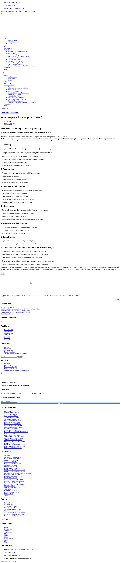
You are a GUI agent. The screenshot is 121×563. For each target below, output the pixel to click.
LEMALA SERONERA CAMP (13, 476)
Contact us (7, 67)
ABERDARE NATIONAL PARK (14, 436)
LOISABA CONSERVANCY (13, 448)
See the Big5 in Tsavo (14, 59)
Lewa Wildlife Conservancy (12, 435)
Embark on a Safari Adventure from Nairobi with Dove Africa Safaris (20, 309)
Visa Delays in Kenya (7, 314)
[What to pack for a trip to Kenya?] (4, 277)
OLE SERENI (8, 489)
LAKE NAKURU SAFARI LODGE (15, 471)
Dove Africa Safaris (10, 112)
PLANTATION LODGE (11, 490)
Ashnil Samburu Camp (10, 465)
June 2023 (7, 338)
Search (3, 296)
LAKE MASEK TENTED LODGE (14, 468)
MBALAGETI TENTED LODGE (14, 481)
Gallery (10, 43)
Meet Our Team (12, 40)
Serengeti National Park (11, 414)
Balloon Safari (12, 53)
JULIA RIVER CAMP (10, 462)
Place (34, 393)
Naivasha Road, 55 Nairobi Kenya (14, 8)
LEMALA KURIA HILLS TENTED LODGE (17, 473)
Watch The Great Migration (15, 64)
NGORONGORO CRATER (12, 424)
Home (6, 527)
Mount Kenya (25, 393)
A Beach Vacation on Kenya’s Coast (18, 51)
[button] (60, 72)
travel (42, 393)
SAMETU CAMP (9, 495)
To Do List (7, 50)
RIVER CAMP (8, 494)
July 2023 (7, 336)
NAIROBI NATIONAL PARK (13, 425)
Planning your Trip (9, 123)
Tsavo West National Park (11, 417)
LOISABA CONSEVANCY (12, 433)
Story (37, 393)
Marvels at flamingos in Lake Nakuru (18, 56)
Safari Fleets (11, 42)
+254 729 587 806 (9, 5)
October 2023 (8, 331)
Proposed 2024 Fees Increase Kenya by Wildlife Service (16, 312)
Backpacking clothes (7, 393)
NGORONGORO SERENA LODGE (15, 487)
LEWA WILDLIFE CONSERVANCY (15, 446)
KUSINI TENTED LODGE (12, 466)
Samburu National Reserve (11, 412)
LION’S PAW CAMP (10, 478)
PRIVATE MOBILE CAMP (12, 492)
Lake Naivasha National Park (12, 420)
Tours (5, 45)
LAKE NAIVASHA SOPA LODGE (14, 470)
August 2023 (8, 334)
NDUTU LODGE (9, 486)
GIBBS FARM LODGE (11, 460)
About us (6, 39)
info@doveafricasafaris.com (12, 2)
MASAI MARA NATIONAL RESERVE (16, 432)
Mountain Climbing (13, 55)
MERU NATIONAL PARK (12, 430)
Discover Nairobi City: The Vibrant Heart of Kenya (15, 310)
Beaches (6, 347)
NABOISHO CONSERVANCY (13, 427)
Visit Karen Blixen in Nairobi (16, 61)
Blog (5, 69)
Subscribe (60, 403)
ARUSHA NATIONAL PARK (13, 440)
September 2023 (8, 333)
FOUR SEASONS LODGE (12, 458)
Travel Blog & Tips (9, 532)
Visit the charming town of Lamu (17, 63)
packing (3, 274)
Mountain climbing (9, 350)
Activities (7, 530)
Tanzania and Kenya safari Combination (15, 353)
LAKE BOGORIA (9, 443)
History (6, 537)
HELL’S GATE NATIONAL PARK (14, 441)
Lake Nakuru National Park (12, 422)
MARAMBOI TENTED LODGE (14, 479)
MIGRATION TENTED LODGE (14, 484)
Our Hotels (7, 455)
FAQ (5, 534)
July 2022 (7, 339)
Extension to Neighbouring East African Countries (22, 66)
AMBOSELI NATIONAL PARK (13, 438)
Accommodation (9, 48)
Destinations (7, 47)
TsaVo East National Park (11, 419)
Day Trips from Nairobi (7, 307)
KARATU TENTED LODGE (13, 463)
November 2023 (8, 330)
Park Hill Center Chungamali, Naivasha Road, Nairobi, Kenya (21, 549)
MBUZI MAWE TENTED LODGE (14, 482)
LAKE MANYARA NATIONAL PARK (16, 444)
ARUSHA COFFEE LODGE (12, 457)
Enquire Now (8, 529)
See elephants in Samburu (15, 58)
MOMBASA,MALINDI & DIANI (14, 428)
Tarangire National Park (11, 416)
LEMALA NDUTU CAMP (12, 474)
